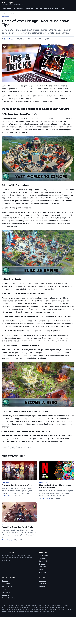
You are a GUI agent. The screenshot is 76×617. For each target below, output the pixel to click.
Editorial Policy (7, 586)
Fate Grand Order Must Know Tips (17, 485)
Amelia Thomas (44, 498)
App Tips (39, 8)
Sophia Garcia (8, 39)
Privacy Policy (6, 592)
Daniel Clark (6, 496)
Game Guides (29, 8)
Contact (4, 589)
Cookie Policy (6, 595)
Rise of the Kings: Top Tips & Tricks (17, 527)
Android (5, 448)
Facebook (42, 581)
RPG (29, 448)
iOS (12, 448)
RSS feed (42, 586)
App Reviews (18, 8)
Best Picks (64, 8)
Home (4, 14)
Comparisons (49, 8)
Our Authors (6, 584)
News (57, 8)
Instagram (42, 584)
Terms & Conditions (8, 598)
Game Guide (11, 14)
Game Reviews (7, 8)
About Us (5, 581)
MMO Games (21, 448)
